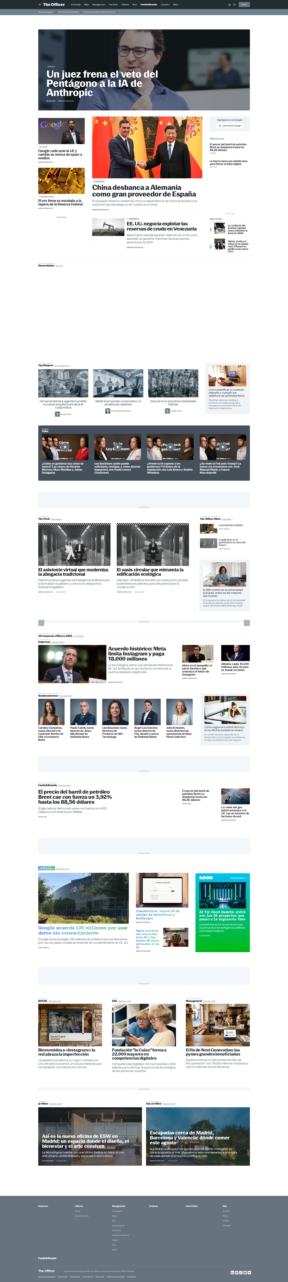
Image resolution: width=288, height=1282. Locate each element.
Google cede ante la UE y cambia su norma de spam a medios (60, 154)
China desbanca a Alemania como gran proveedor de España (144, 190)
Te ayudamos (87, 1276)
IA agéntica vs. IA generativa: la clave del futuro (232, 542)
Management (118, 1206)
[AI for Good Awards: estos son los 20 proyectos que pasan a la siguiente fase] (222, 895)
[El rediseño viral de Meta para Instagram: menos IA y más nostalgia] (70, 1025)
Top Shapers (117, 1211)
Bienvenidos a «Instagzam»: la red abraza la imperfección (66, 1052)
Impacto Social (118, 1225)
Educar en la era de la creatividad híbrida (173, 403)
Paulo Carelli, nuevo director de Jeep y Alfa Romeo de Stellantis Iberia (82, 732)
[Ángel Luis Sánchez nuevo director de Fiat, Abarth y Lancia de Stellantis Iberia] (147, 712)
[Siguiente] (247, 623)
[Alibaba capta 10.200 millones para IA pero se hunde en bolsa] (235, 653)
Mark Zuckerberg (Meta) (68, 12)
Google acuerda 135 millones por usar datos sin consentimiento (83, 930)
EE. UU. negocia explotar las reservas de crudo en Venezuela (162, 226)
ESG (114, 1221)
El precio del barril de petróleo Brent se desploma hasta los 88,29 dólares (228, 147)
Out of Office (192, 1206)
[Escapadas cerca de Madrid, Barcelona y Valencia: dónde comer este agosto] (198, 1136)
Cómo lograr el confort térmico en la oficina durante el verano (224, 729)
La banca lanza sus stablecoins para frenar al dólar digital (228, 162)
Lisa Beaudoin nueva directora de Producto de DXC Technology (114, 732)
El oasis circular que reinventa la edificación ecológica (150, 572)
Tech (114, 1245)
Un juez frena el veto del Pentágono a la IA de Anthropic (102, 83)
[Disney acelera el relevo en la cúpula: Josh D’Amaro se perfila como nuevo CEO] (219, 244)
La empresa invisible (230, 525)
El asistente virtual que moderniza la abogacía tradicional (73, 572)
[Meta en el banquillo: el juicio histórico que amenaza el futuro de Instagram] (197, 654)
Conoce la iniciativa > (238, 878)
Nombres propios (45, 12)
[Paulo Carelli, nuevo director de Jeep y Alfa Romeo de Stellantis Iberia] (83, 712)
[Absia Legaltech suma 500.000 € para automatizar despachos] (74, 545)
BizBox (78, 1211)
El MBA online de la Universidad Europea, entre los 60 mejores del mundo (223, 592)
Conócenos (62, 1276)
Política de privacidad (115, 1276)
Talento (115, 1240)
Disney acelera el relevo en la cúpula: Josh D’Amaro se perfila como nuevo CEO (238, 246)
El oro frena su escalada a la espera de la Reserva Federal (60, 202)
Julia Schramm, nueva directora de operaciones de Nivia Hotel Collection (178, 732)
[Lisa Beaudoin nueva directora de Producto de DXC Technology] (115, 712)
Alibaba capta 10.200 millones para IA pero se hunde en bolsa (235, 667)
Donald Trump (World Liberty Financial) (99, 12)
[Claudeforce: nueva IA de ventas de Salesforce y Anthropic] (162, 890)
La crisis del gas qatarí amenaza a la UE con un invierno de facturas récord (235, 812)
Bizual (114, 1216)
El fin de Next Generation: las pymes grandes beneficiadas (213, 1052)
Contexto (99, 181)
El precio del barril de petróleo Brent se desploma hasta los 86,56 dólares (195, 795)
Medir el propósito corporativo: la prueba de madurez (118, 403)
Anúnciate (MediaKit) (46, 1276)
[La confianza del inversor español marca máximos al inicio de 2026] (219, 228)
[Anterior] (41, 623)
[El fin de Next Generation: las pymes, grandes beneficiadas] (218, 1025)
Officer (244, 4)
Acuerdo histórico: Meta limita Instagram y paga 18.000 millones (137, 653)
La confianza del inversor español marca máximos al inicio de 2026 (237, 229)
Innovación (116, 1230)
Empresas (43, 1206)
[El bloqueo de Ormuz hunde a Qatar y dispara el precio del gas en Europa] (235, 796)
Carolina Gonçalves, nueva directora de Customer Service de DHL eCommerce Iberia (50, 733)
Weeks (225, 1216)
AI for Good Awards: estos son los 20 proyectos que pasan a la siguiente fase (222, 915)
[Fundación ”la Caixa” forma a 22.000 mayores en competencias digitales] (144, 1025)
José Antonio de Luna (145, 326)
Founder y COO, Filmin (145, 336)
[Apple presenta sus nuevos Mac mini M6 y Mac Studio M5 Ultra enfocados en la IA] (176, 937)
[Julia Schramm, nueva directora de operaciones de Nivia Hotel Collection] (179, 712)
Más (225, 1206)
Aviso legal (100, 1276)
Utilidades (227, 1225)
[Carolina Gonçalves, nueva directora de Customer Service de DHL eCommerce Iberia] (51, 712)
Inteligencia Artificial (120, 1235)
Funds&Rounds (46, 197)
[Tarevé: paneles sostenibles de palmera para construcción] (153, 545)
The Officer (46, 1271)
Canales (226, 1221)
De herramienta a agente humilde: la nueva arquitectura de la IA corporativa (63, 404)
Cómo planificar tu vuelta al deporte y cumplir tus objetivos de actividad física (226, 392)
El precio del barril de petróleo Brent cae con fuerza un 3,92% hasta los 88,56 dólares (75, 797)
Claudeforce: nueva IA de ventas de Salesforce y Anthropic (158, 914)
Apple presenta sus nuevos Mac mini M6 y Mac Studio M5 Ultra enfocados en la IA (147, 939)
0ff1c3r (50, 67)
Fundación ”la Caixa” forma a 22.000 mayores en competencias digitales (139, 1054)
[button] (40, 4)
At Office (226, 1211)
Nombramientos (82, 1216)
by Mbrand (131, 1276)
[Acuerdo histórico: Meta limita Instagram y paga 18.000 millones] (72, 664)
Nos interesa (75, 1276)
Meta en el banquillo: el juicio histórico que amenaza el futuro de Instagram (197, 670)
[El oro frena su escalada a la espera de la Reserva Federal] (61, 181)
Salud (114, 1250)
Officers (79, 1206)
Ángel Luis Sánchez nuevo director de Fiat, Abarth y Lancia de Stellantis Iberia (146, 732)
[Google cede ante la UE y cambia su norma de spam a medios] (61, 131)
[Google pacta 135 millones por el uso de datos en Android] (83, 898)
